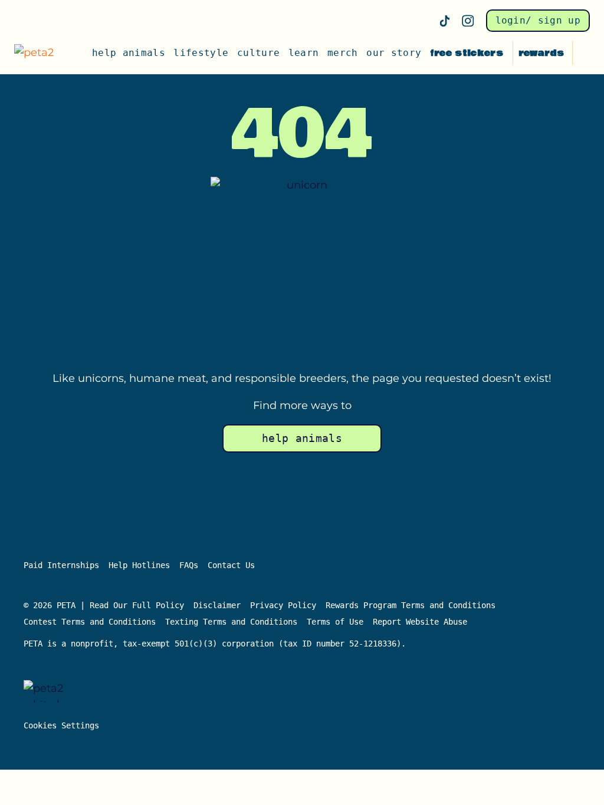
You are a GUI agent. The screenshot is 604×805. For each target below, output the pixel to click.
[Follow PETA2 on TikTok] (444, 20)
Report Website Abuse (422, 621)
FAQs (188, 565)
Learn (303, 52)
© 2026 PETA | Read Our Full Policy (104, 605)
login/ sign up (537, 20)
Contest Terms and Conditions (90, 621)
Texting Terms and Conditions (231, 621)
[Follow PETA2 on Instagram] (468, 21)
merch (342, 52)
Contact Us (231, 565)
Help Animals (128, 52)
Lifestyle (200, 52)
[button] (584, 53)
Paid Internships (61, 565)
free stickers (466, 53)
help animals (302, 438)
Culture (258, 52)
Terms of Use (335, 621)
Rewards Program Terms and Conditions (410, 605)
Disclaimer (217, 605)
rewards (541, 53)
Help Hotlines (139, 565)
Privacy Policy (283, 605)
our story (393, 52)
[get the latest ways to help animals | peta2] (39, 53)
